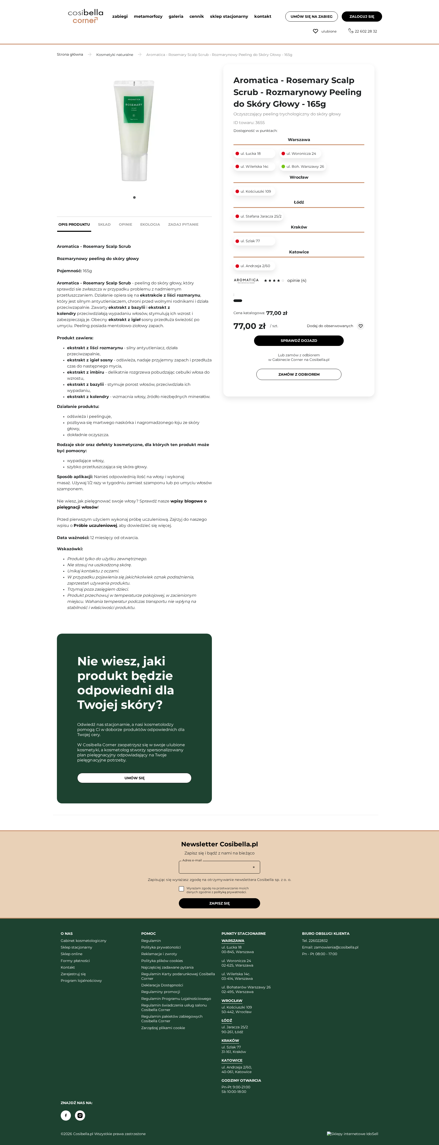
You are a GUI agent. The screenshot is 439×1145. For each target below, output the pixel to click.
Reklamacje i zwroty (159, 954)
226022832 (318, 940)
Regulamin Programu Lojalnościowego (176, 998)
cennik (197, 16)
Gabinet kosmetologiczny (83, 940)
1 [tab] (134, 197)
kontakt (262, 16)
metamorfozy (148, 16)
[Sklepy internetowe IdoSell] (352, 1134)
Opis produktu (74, 224)
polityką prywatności (230, 892)
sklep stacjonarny (229, 16)
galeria (176, 16)
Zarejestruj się (73, 974)
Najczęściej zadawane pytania (167, 967)
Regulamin (151, 940)
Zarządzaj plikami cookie (163, 1028)
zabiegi (120, 16)
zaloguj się (362, 16)
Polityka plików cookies (162, 960)
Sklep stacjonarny (76, 947)
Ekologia (150, 224)
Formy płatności (75, 960)
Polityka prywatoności (161, 947)
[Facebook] (66, 1115)
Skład (104, 224)
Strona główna (70, 54)
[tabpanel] (134, 125)
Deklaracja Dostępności (162, 985)
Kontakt (68, 967)
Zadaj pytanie (183, 224)
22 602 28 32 (366, 31)
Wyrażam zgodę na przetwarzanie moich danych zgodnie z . (217, 890)
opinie (296, 280)
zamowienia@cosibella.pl (336, 947)
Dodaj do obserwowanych (330, 325)
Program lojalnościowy (81, 980)
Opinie (125, 224)
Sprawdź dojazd (299, 340)
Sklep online (71, 954)
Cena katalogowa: (249, 313)
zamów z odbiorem (299, 374)
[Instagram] (80, 1115)
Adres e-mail (192, 860)
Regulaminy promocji (160, 991)
